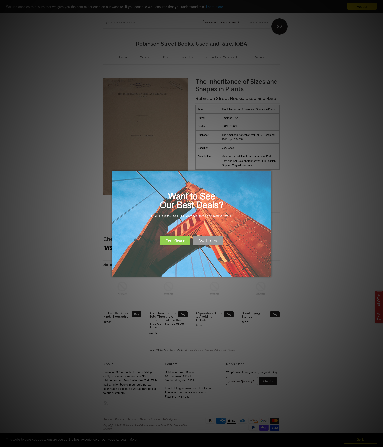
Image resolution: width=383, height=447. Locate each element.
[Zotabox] (268, 273)
